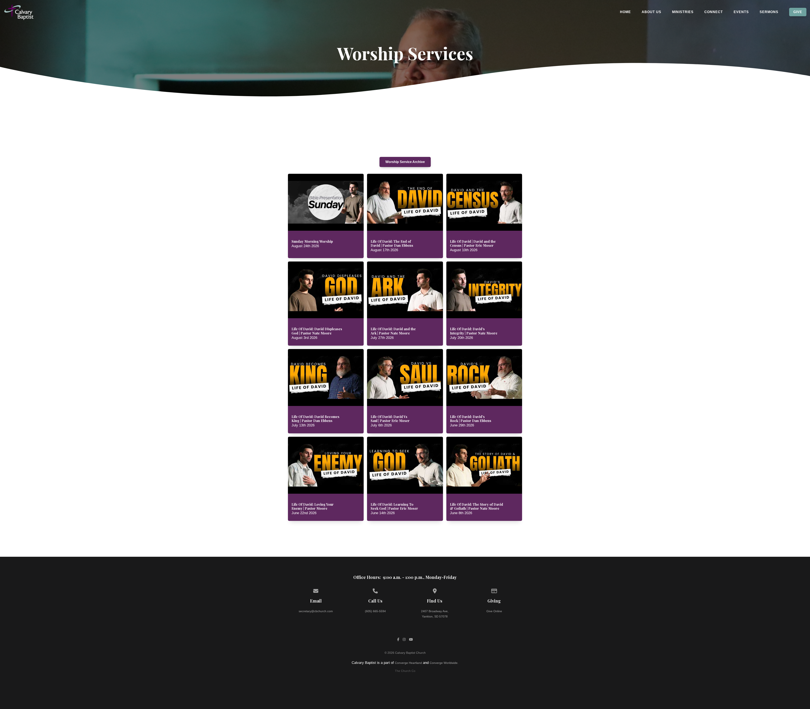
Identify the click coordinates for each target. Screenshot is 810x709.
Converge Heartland (408, 663)
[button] (326, 216)
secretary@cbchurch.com (316, 611)
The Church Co (405, 671)
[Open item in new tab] (326, 216)
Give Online (494, 611)
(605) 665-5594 (375, 611)
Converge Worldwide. (444, 663)
